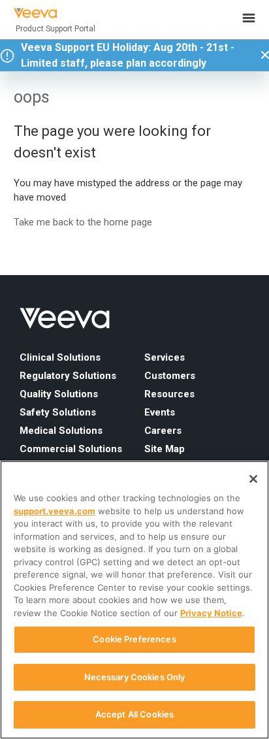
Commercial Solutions (71, 449)
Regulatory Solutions (68, 376)
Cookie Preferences (134, 639)
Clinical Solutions (60, 357)
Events (159, 412)
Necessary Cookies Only (134, 677)
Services (164, 357)
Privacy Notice (211, 613)
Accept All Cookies (134, 714)
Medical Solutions (61, 430)
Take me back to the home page (83, 222)
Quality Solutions (59, 394)
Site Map (164, 449)
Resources (169, 394)
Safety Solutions (58, 412)
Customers (169, 376)
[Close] (253, 479)
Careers (163, 430)
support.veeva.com (54, 511)
